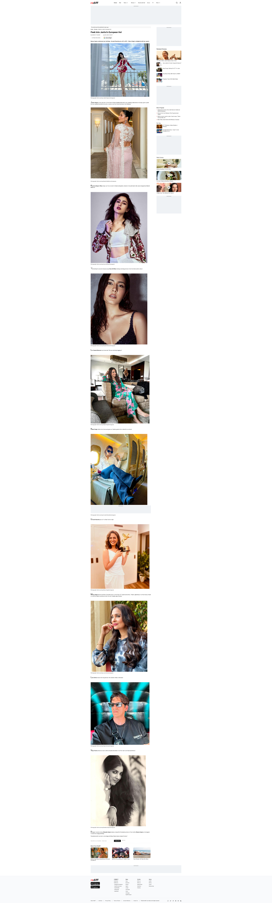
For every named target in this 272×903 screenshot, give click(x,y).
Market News (139, 884)
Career (150, 884)
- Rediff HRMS (116, 887)
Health (150, 881)
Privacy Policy (108, 900)
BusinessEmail (141, 2)
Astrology (127, 892)
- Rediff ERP (116, 891)
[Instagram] (175, 901)
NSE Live (139, 882)
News (125, 2)
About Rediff (93, 900)
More (157, 2)
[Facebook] (173, 901)
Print (124, 840)
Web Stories (160, 157)
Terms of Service (117, 900)
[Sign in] (180, 3)
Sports (127, 886)
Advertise (100, 900)
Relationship (151, 886)
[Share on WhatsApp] (168, 901)
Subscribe (117, 840)
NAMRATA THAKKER (96, 34)
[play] (169, 163)
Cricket (127, 887)
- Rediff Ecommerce (118, 886)
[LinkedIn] (180, 901)
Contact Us (135, 900)
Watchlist (139, 886)
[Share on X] (170, 901)
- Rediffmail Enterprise (118, 884)
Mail (120, 2)
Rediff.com (146, 900)
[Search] (177, 3)
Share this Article (96, 37)
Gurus (148, 2)
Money (132, 2)
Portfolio (139, 887)
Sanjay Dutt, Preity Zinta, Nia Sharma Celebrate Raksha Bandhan (169, 110)
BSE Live (139, 881)
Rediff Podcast (128, 894)
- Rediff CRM (116, 889)
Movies (95, 29)
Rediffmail (116, 881)
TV (152, 2)
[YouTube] (178, 901)
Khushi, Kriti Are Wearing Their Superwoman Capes (168, 113)
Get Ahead (128, 889)
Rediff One (116, 882)
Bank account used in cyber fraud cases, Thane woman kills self (169, 117)
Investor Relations (126, 900)
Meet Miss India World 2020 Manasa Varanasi (168, 119)
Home (115, 2)
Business (127, 882)
